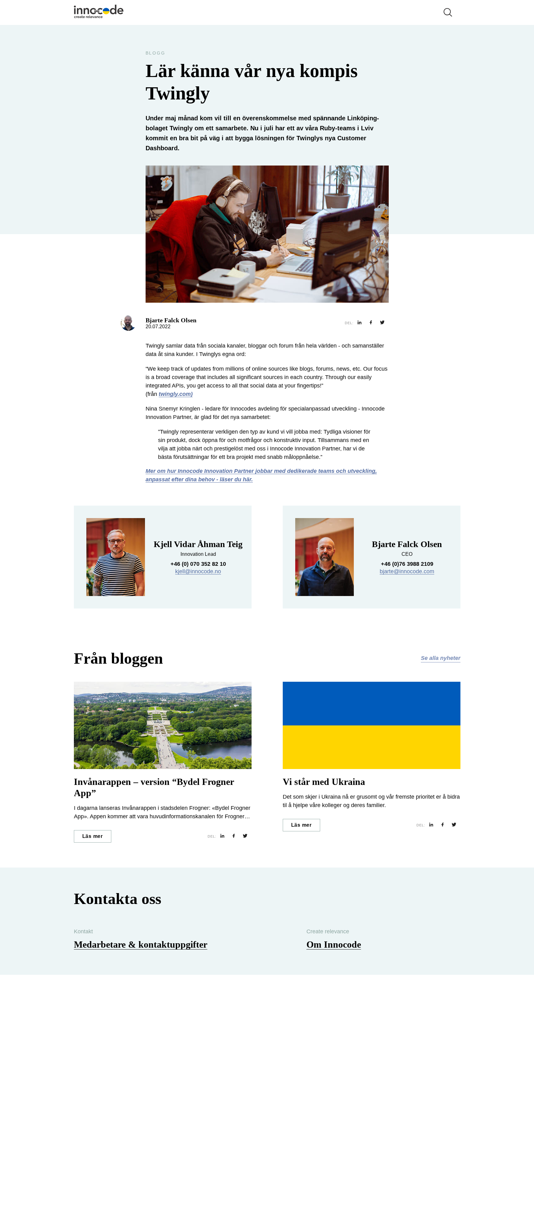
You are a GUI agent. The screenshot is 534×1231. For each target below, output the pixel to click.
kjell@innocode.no (198, 571)
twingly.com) (176, 394)
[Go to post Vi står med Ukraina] (371, 725)
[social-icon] (360, 323)
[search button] (447, 12)
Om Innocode (333, 944)
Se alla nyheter (440, 658)
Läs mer (92, 836)
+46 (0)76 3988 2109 (407, 564)
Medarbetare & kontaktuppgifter (140, 944)
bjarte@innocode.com (407, 571)
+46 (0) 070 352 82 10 (198, 564)
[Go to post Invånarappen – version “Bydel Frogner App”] (163, 725)
